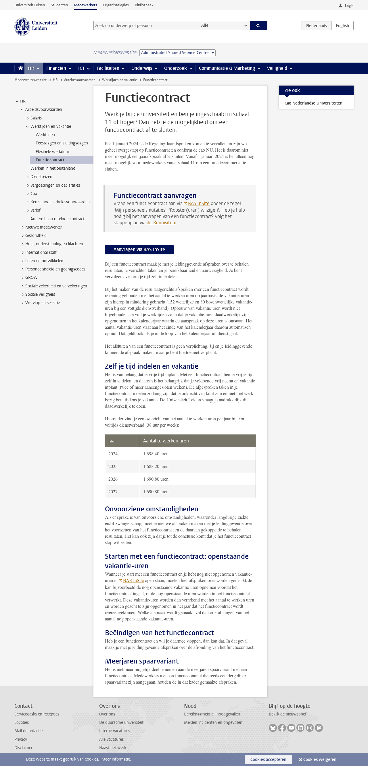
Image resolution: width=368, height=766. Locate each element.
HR (31, 68)
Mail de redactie (28, 731)
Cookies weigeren (319, 759)
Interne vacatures (114, 731)
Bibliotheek (144, 5)
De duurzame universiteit (121, 722)
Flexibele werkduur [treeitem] (52, 151)
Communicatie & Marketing (227, 68)
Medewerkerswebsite (30, 80)
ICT (81, 68)
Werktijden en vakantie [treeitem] (50, 126)
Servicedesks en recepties (36, 714)
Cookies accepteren (268, 759)
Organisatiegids (116, 5)
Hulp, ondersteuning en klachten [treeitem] (54, 244)
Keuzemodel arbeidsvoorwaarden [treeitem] (60, 202)
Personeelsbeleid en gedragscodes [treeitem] (55, 269)
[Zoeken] (259, 25)
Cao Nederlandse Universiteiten (313, 103)
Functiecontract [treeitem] (50, 160)
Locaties (21, 722)
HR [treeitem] (23, 101)
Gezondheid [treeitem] (36, 235)
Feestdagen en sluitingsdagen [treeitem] (62, 143)
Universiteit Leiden (29, 5)
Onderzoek (175, 68)
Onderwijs (141, 68)
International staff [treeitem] (41, 252)
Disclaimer (23, 747)
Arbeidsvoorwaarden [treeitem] (43, 109)
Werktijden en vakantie (119, 80)
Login (349, 5)
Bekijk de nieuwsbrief (287, 714)
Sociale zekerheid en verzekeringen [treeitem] (56, 286)
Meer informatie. (116, 759)
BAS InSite (199, 203)
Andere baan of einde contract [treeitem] (57, 219)
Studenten (59, 5)
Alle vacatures (111, 739)
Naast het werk (112, 747)
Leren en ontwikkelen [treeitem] (44, 261)
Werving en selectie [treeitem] (42, 302)
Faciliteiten (108, 68)
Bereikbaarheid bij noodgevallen (212, 714)
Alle (204, 25)
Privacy (20, 739)
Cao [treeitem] (33, 193)
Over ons (107, 714)
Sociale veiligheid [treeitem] (40, 294)
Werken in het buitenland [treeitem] (52, 168)
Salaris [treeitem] (36, 118)
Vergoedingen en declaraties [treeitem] (55, 185)
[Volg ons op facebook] (282, 728)
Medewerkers (85, 5)
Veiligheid (277, 68)
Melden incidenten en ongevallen (213, 722)
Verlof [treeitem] (35, 210)
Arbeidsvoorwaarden (79, 80)
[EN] (342, 25)
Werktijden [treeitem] (45, 135)
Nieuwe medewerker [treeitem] (43, 227)
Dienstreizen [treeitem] (41, 176)
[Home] (19, 68)
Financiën (56, 68)
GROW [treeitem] (31, 277)
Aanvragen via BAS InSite (139, 249)
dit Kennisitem (161, 223)
